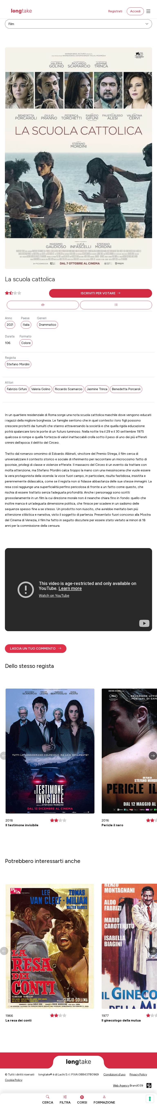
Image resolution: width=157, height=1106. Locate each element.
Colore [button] (26, 343)
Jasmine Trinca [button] (97, 389)
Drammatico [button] (47, 325)
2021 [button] (10, 325)
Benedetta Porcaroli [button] (126, 389)
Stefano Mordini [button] (18, 364)
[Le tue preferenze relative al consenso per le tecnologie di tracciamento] (150, 1099)
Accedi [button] (135, 11)
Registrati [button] (115, 11)
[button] (100, 293)
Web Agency (121, 1085)
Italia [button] (26, 325)
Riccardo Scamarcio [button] (68, 389)
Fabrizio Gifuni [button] (17, 389)
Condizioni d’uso (114, 1074)
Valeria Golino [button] (40, 389)
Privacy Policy (138, 1074)
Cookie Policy (13, 1080)
